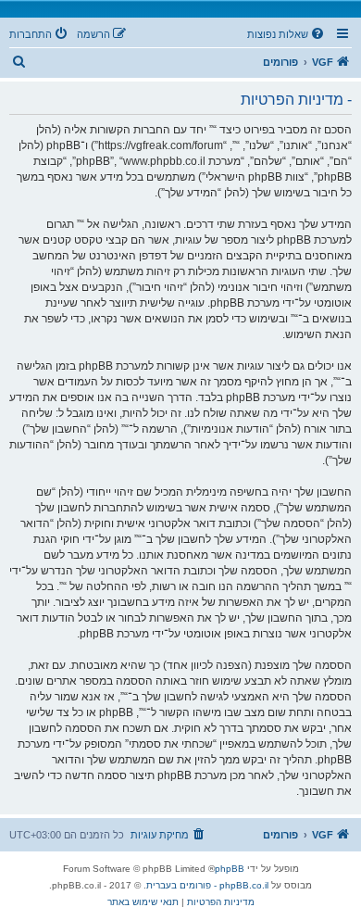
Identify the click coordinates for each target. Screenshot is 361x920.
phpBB (229, 868)
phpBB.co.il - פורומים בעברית (207, 885)
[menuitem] (287, 34)
